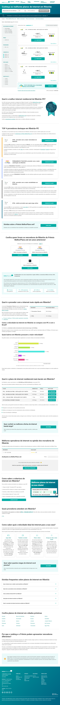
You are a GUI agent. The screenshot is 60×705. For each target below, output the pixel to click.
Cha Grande (18, 618)
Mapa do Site (26, 680)
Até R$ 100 (7, 39)
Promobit (43, 680)
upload (47, 149)
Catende (3, 618)
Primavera (32, 623)
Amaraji (3, 616)
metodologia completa (10, 119)
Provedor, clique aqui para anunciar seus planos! (26, 90)
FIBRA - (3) (7, 54)
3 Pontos (6, 81)
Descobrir (48, 565)
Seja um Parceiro (36, 677)
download (43, 149)
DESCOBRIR (50, 86)
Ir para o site (52, 400)
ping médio (25, 207)
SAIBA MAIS (48, 225)
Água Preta (47, 625)
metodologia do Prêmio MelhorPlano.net (23, 133)
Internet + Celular (8, 68)
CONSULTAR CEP (14, 499)
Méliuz (42, 678)
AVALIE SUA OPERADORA (30, 468)
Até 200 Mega (7, 28)
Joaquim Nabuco (48, 621)
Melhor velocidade (21, 18)
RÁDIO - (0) (7, 57)
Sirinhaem (18, 625)
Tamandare (32, 625)
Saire (3, 625)
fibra (22, 149)
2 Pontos (6, 80)
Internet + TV (7, 65)
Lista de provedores (40, 18)
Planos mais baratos (30, 18)
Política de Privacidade (28, 675)
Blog (25, 679)
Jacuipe (32, 621)
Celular (17, 1)
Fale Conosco (26, 678)
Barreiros (32, 616)
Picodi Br (42, 679)
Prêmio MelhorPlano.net (11, 18)
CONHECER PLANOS (49, 140)
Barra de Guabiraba (20, 616)
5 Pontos (6, 84)
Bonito (46, 616)
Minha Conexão (44, 675)
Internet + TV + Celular (9, 71)
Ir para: (3, 18)
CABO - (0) (6, 55)
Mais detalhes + (54, 43)
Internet (12, 1)
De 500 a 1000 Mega (8, 31)
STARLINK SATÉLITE (28, 512)
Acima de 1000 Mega (8, 32)
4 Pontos (6, 82)
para (27, 25)
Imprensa (17, 678)
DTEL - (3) (6, 47)
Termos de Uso (27, 677)
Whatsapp (38, 40)
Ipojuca (17, 621)
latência (16, 214)
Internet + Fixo (7, 67)
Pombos (18, 623)
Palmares (4, 623)
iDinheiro (42, 681)
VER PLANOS (20, 255)
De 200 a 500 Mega (8, 29)
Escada (32, 618)
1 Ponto (6, 78)
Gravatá (3, 621)
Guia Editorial (18, 679)
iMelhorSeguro (44, 684)
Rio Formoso (47, 623)
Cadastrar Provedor (52, 2)
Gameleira (47, 618)
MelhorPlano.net (36, 102)
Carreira (34, 675)
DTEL (22, 512)
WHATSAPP (53, 391)
